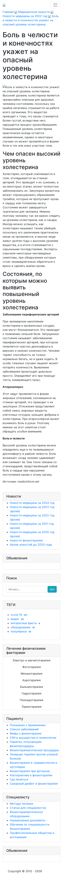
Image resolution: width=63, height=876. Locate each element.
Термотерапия (31, 706)
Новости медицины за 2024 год (32, 503)
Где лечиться (19, 779)
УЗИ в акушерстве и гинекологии (33, 737)
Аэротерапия (31, 680)
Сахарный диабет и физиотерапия (34, 783)
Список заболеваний (24, 729)
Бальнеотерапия (31, 687)
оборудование (23, 627)
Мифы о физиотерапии (25, 733)
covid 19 (19, 614)
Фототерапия (31, 667)
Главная (8, 12)
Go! (52, 589)
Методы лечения (21, 803)
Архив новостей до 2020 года (31, 544)
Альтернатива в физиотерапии (31, 775)
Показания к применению (28, 725)
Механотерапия (31, 673)
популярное (21, 631)
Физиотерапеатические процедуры (34, 750)
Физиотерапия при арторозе (30, 771)
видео (17, 619)
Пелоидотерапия (31, 700)
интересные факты (25, 623)
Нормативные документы (27, 820)
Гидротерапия (31, 693)
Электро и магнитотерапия (31, 660)
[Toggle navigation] (55, 4)
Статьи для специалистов (28, 807)
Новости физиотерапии (26, 540)
